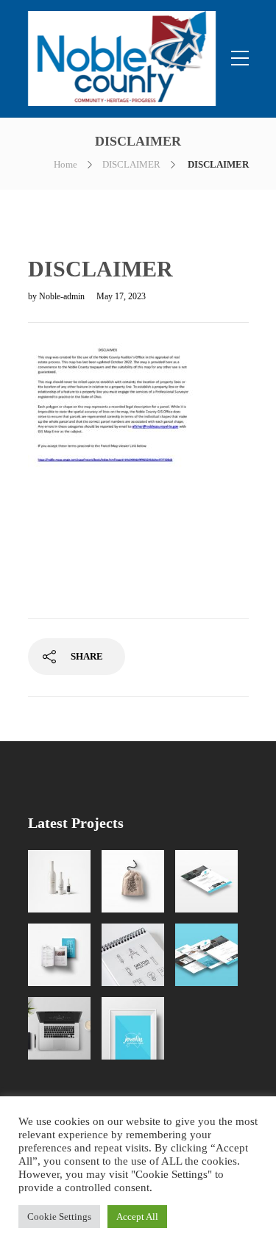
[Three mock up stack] (206, 955)
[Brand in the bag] (133, 881)
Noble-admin (63, 296)
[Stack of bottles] (59, 881)
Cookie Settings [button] (59, 1216)
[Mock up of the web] (206, 881)
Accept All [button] (137, 1216)
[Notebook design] (133, 955)
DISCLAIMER (131, 164)
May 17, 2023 (121, 296)
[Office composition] (59, 1028)
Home (65, 164)
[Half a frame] (133, 1028)
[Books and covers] (59, 955)
